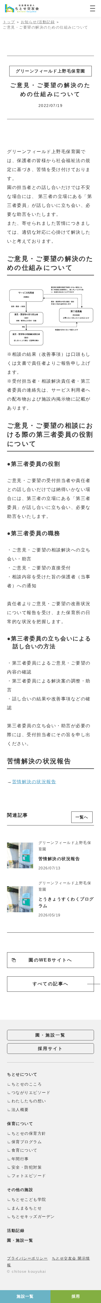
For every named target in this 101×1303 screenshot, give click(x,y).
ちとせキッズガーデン (33, 1216)
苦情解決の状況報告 (34, 781)
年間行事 (20, 1159)
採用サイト (50, 1048)
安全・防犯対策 (27, 1167)
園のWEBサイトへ (50, 960)
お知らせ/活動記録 (38, 22)
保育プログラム (27, 1142)
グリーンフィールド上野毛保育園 (50, 71)
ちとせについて (22, 1074)
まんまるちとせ (27, 1208)
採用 (76, 1296)
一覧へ (81, 817)
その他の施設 (20, 1189)
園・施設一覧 (50, 1035)
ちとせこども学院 (29, 1199)
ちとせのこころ (27, 1084)
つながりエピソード (31, 1092)
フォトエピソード (29, 1175)
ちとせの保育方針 (29, 1133)
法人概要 (20, 1109)
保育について (20, 1123)
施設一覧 (25, 1296)
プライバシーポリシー (27, 1258)
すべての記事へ (51, 983)
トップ (9, 22)
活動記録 (15, 1230)
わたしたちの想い (29, 1101)
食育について (25, 1150)
